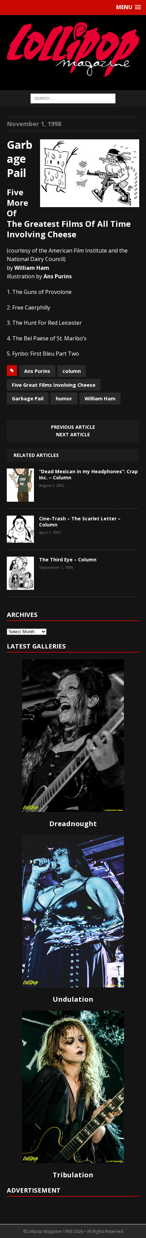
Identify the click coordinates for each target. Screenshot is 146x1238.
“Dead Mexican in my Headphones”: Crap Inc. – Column (88, 474)
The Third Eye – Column (67, 559)
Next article (73, 434)
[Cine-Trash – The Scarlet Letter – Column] (20, 538)
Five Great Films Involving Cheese (53, 384)
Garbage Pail (27, 398)
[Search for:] (73, 98)
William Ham (100, 398)
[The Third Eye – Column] (20, 585)
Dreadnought (73, 823)
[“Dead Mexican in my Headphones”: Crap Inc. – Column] (20, 497)
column (71, 370)
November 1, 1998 (34, 124)
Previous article (73, 427)
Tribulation (73, 1174)
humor (64, 398)
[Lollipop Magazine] (73, 49)
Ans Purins (37, 370)
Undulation (73, 999)
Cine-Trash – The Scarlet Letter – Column (80, 521)
